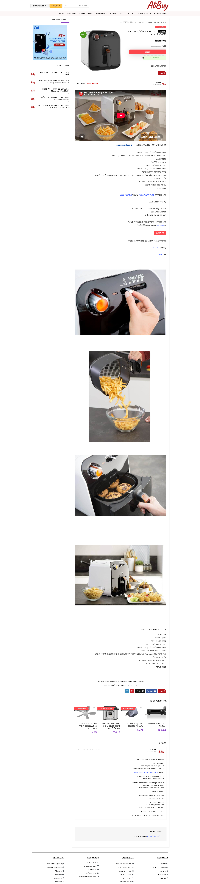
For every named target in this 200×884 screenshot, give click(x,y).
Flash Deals (71, 13)
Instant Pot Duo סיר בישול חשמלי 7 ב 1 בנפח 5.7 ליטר (111, 725)
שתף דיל (55, 6)
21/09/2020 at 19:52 (149, 752)
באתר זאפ (160, 225)
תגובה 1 (80, 84)
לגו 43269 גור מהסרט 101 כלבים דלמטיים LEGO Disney (54, 82)
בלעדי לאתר (130, 13)
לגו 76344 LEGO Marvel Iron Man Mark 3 (55, 90)
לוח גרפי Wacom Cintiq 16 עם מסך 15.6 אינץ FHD (53, 106)
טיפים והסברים (117, 13)
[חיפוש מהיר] (66, 6)
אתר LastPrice (126, 195)
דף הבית (163, 22)
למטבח (150, 22)
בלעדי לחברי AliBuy (146, 195)
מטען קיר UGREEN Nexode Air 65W (135, 724)
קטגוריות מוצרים (162, 13)
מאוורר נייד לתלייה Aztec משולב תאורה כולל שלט (88, 725)
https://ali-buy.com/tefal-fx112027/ (146, 772)
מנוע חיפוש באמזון (85, 13)
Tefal (160, 255)
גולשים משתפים (101, 13)
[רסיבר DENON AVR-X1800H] (155, 708)
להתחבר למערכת (153, 836)
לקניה (147, 52)
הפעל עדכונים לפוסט (123, 145)
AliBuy (158, 83)
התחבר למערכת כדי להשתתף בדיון (88, 749)
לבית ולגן (157, 22)
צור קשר (61, 13)
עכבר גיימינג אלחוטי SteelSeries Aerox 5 (54, 98)
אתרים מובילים (145, 13)
